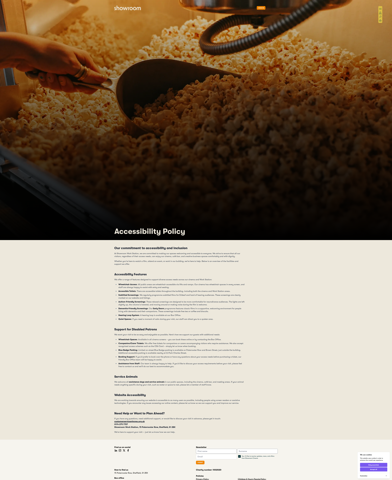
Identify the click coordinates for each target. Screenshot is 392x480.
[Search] (380, 17)
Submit (200, 462)
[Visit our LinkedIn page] (115, 450)
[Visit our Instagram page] (119, 450)
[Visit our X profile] (124, 450)
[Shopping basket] (380, 20)
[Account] (380, 13)
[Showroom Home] (127, 8)
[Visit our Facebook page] (128, 450)
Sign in (261, 8)
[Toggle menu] (380, 9)
